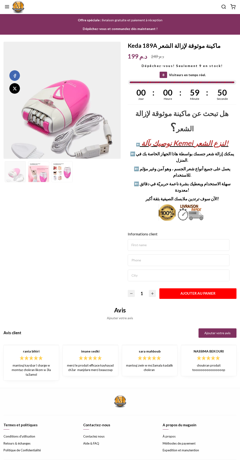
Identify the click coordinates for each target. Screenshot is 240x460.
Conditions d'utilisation (19, 436)
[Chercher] (223, 7)
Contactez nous (94, 436)
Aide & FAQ (91, 443)
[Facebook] (14, 75)
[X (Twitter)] (14, 88)
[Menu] (7, 7)
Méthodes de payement (179, 443)
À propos (169, 436)
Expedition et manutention (181, 450)
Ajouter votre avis (217, 333)
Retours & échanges (17, 443)
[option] (62, 119)
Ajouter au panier (197, 293)
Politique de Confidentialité (22, 450)
